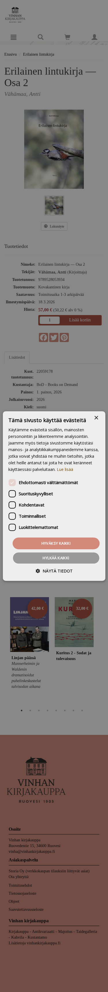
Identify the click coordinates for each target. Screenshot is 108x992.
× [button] (96, 418)
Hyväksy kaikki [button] (56, 543)
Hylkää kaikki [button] (56, 557)
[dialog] (54, 496)
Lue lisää (65, 469)
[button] (54, 571)
